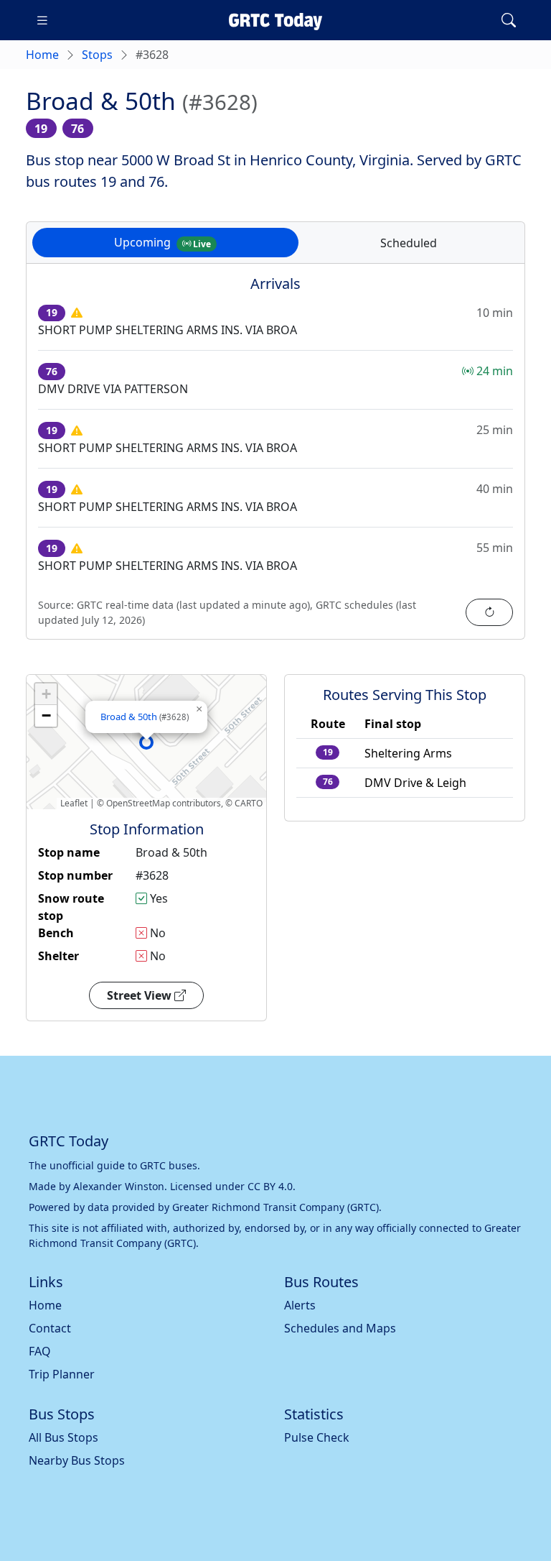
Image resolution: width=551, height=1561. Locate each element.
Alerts (300, 1305)
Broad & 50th (144, 716)
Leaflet (74, 803)
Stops (97, 55)
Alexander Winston (118, 1186)
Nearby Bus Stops (77, 1460)
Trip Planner (62, 1374)
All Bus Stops (63, 1437)
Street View (140, 995)
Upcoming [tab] (162, 242)
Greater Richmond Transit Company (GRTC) (275, 1207)
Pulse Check (316, 1437)
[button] (146, 742)
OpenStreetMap (138, 803)
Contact (50, 1328)
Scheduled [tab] (408, 243)
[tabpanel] (275, 460)
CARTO (249, 803)
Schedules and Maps (340, 1328)
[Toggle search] (508, 20)
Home (42, 55)
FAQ (40, 1351)
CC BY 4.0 (270, 1186)
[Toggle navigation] (42, 20)
